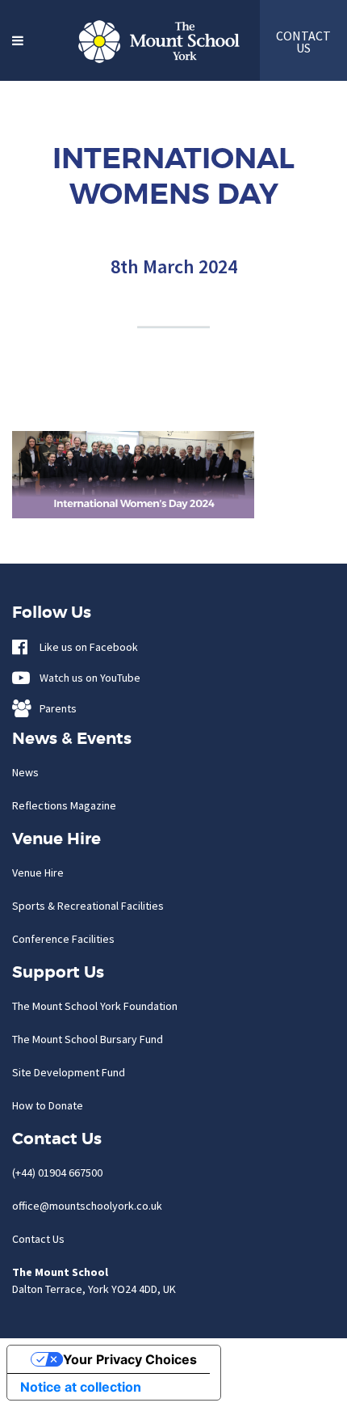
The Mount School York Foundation (95, 1006)
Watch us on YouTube (86, 677)
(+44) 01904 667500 (57, 1172)
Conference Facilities (63, 939)
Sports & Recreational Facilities (88, 905)
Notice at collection (80, 1387)
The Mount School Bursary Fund (87, 1039)
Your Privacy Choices (130, 1359)
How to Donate (47, 1105)
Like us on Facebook (85, 647)
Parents (54, 708)
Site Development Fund (68, 1072)
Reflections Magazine (64, 805)
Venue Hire (38, 872)
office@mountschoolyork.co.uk (87, 1205)
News (25, 772)
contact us (303, 41)
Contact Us (38, 1239)
